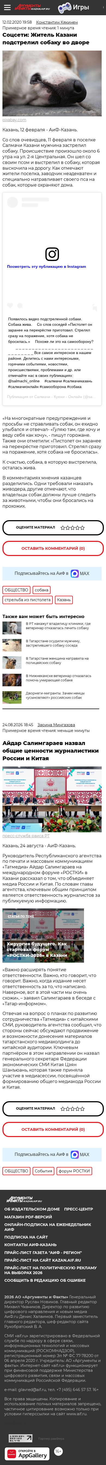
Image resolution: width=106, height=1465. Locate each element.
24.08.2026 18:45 (17, 724)
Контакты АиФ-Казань (30, 1244)
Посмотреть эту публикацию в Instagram (46, 266)
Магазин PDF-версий (28, 1217)
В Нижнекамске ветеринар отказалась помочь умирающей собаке (58, 678)
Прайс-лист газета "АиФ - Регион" (43, 1252)
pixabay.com (14, 119)
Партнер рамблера (51, 1438)
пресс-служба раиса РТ (25, 835)
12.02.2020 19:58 (17, 22)
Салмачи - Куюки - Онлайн (58, 397)
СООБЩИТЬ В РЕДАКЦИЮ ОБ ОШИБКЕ (45, 1280)
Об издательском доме (32, 1209)
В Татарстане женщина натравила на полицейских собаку (57, 660)
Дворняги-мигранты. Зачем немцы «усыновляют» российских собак (55, 695)
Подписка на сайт (26, 1237)
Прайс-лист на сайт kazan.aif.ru (42, 1260)
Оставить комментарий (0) (53, 548)
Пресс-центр (78, 1209)
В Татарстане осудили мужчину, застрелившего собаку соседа (53, 643)
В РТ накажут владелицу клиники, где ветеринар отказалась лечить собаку (58, 626)
